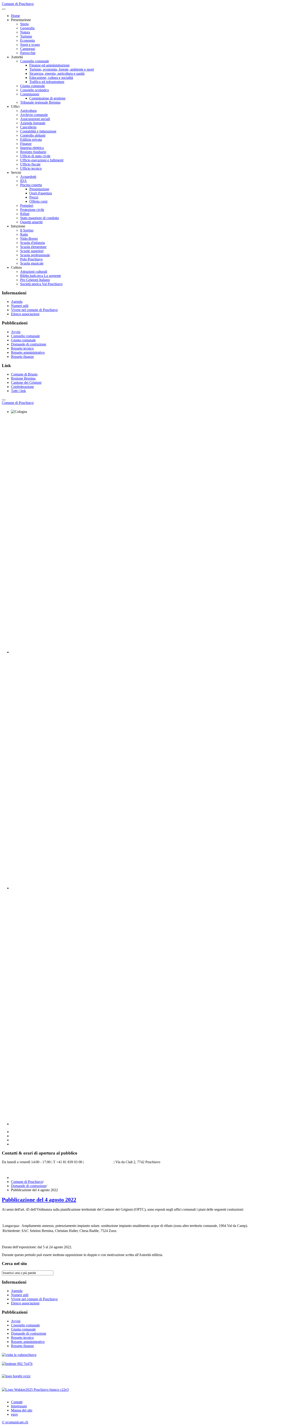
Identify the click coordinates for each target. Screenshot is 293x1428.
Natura (25, 32)
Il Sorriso (26, 230)
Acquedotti (28, 177)
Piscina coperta (31, 185)
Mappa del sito (21, 1410)
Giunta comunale (32, 86)
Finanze (26, 144)
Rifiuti (24, 214)
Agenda (16, 302)
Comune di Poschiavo (27, 1182)
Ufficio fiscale (30, 164)
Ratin (24, 234)
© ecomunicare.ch (15, 1422)
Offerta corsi (38, 201)
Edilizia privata (31, 139)
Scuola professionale (35, 255)
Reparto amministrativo (28, 352)
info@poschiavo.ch (99, 1162)
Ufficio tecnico (31, 168)
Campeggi (27, 49)
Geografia (27, 28)
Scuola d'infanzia (32, 243)
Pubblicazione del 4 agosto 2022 (39, 1200)
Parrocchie (27, 53)
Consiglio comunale (34, 61)
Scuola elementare (33, 247)
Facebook (9, 1170)
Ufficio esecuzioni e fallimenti (41, 160)
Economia (27, 40)
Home (15, 16)
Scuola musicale (31, 263)
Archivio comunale (34, 115)
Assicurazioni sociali (35, 119)
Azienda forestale (32, 123)
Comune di (18, 403)
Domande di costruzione (28, 344)
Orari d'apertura (40, 193)
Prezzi (33, 197)
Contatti (16, 1402)
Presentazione (39, 189)
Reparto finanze (22, 357)
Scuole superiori (31, 251)
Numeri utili (19, 306)
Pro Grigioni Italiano (35, 280)
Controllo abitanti (32, 135)
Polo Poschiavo (31, 259)
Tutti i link (18, 391)
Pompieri (26, 205)
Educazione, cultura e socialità (51, 78)
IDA (23, 181)
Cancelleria (28, 127)
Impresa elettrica (32, 148)
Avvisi (15, 332)
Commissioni (29, 94)
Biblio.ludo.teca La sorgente (40, 276)
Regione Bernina (23, 378)
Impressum (19, 1406)
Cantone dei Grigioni (26, 382)
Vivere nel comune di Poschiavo (34, 310)
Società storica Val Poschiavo (41, 284)
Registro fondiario (33, 152)
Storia (24, 24)
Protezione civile (32, 210)
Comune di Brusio (24, 374)
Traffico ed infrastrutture (46, 82)
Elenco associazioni (25, 314)
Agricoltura (28, 111)
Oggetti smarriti (31, 222)
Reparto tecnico (22, 348)
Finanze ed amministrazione (49, 65)
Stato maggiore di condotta (39, 218)
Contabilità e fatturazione (38, 131)
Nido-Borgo (29, 238)
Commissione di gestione (47, 98)
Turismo (26, 36)
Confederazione (22, 387)
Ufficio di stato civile (35, 156)
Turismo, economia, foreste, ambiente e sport (61, 69)
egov (14, 1414)
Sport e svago (30, 45)
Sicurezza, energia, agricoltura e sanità (56, 73)
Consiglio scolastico (34, 90)
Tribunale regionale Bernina (40, 102)
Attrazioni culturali (33, 271)
